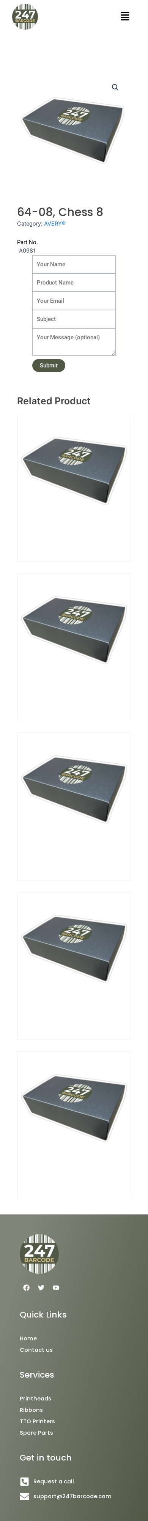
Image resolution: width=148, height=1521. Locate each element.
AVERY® (55, 223)
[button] (125, 16)
